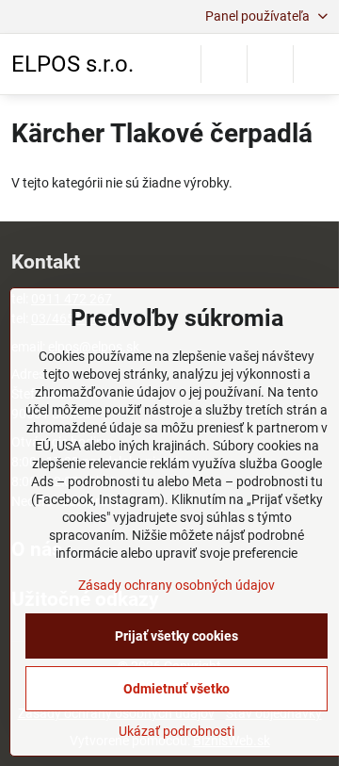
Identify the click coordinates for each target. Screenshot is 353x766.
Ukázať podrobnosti (176, 731)
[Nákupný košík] (270, 64)
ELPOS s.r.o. (72, 64)
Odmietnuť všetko (176, 688)
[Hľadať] (224, 64)
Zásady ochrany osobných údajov (176, 585)
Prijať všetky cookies (176, 636)
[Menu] (316, 64)
